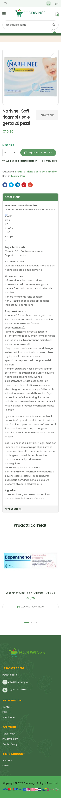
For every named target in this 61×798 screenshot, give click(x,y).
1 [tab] (26, 622)
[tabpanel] (30, 571)
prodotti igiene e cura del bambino (36, 171)
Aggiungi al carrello (40, 152)
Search (54, 24)
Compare (51, 160)
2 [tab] (31, 622)
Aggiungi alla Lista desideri (21, 160)
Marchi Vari (47, 114)
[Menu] (4, 13)
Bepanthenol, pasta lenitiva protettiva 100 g (30, 592)
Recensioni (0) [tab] (14, 509)
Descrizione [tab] (12, 197)
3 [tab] (34, 622)
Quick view (30, 564)
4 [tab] (36, 622)
